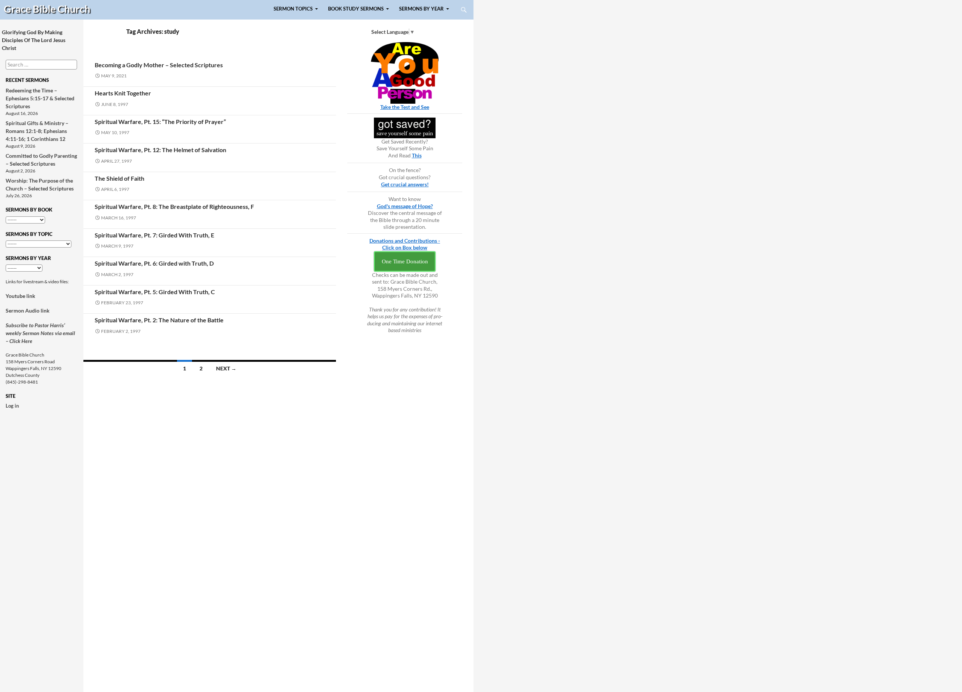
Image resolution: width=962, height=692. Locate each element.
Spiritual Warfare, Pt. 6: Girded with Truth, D (154, 263)
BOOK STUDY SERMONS (356, 9)
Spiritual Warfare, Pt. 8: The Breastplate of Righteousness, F (174, 206)
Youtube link (20, 296)
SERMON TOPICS (293, 9)
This (417, 155)
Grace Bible (47, 9)
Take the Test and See (404, 107)
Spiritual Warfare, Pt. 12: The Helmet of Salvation (160, 149)
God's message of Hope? (405, 206)
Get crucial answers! (405, 184)
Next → (226, 368)
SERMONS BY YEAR (421, 9)
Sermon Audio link (28, 310)
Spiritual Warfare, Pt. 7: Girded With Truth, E (154, 235)
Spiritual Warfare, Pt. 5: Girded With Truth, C (155, 291)
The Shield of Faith (119, 178)
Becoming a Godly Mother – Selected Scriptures (159, 64)
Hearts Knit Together (123, 93)
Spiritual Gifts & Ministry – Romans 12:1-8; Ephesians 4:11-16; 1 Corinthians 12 (37, 131)
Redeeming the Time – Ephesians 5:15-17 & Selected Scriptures (40, 98)
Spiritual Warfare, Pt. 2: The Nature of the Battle (159, 319)
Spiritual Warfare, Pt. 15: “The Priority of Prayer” (160, 121)
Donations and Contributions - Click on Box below (404, 244)
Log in (12, 406)
